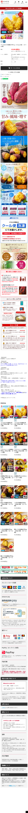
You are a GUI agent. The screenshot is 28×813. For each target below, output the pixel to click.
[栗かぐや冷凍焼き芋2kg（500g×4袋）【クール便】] (20, 518)
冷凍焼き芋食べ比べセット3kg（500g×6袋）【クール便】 (7, 477)
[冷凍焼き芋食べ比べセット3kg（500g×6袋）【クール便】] (7, 465)
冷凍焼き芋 (5, 10)
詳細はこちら (12, 785)
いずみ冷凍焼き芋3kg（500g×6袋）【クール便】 (7, 531)
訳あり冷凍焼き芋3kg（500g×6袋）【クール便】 (7, 504)
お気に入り (22, 2)
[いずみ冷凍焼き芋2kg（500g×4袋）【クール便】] (20, 491)
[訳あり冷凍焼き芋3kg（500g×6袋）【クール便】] (7, 491)
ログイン (15, 2)
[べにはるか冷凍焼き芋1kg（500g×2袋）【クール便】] (7, 411)
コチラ (11, 391)
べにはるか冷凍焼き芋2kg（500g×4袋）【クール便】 (20, 424)
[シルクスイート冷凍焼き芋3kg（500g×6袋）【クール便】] (20, 438)
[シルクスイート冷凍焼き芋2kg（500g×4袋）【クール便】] (7, 438)
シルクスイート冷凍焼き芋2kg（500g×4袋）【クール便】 (7, 451)
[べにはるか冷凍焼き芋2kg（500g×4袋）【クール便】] (20, 411)
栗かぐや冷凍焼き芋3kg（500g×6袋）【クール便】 (7, 557)
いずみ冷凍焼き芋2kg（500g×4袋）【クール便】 (20, 504)
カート (19, 2)
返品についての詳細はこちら (6, 74)
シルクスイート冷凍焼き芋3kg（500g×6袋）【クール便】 (20, 451)
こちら (3, 707)
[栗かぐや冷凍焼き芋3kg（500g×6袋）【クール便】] (7, 545)
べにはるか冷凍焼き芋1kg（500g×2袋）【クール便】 (7, 424)
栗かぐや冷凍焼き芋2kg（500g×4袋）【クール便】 (20, 531)
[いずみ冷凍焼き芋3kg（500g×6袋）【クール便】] (7, 518)
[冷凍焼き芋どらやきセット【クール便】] (20, 465)
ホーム (2, 10)
